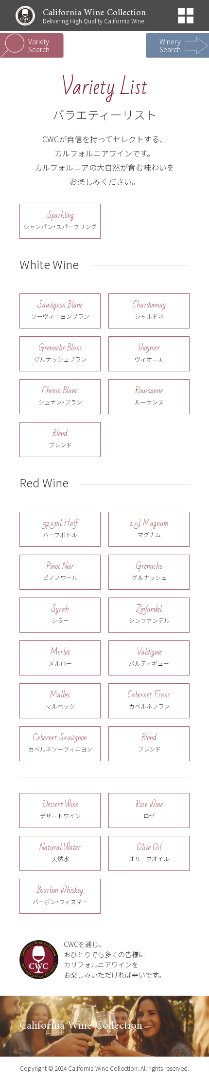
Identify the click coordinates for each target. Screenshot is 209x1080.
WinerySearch (170, 45)
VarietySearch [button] (39, 45)
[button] (185, 15)
